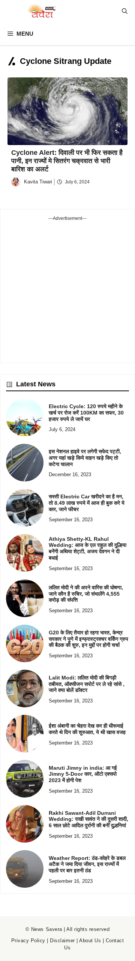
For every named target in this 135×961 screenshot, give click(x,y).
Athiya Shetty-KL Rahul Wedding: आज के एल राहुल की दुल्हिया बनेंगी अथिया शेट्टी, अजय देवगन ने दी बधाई (87, 548)
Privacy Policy (28, 940)
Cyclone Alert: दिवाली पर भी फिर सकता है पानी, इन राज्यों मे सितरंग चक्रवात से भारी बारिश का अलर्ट (67, 161)
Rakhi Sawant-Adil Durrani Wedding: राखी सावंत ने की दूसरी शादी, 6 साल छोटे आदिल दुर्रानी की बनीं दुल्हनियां (88, 819)
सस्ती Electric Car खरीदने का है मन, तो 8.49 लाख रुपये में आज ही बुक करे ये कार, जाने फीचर (86, 502)
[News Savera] (41, 11)
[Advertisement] (67, 289)
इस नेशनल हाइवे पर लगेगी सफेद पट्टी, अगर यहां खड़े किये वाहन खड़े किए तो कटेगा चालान (85, 457)
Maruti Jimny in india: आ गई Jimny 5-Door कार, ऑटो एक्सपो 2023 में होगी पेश (83, 774)
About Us (90, 940)
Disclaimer (62, 940)
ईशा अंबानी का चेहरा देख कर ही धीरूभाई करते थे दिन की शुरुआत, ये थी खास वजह (87, 729)
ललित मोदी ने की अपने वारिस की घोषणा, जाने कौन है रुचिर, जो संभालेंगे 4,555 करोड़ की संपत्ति (86, 593)
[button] (124, 11)
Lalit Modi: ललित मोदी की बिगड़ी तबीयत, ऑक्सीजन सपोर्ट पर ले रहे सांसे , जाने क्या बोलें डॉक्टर (86, 684)
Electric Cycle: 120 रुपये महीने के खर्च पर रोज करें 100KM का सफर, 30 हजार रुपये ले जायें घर (86, 412)
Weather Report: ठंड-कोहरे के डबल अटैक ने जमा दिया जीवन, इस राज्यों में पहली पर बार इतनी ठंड (87, 864)
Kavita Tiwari (38, 182)
